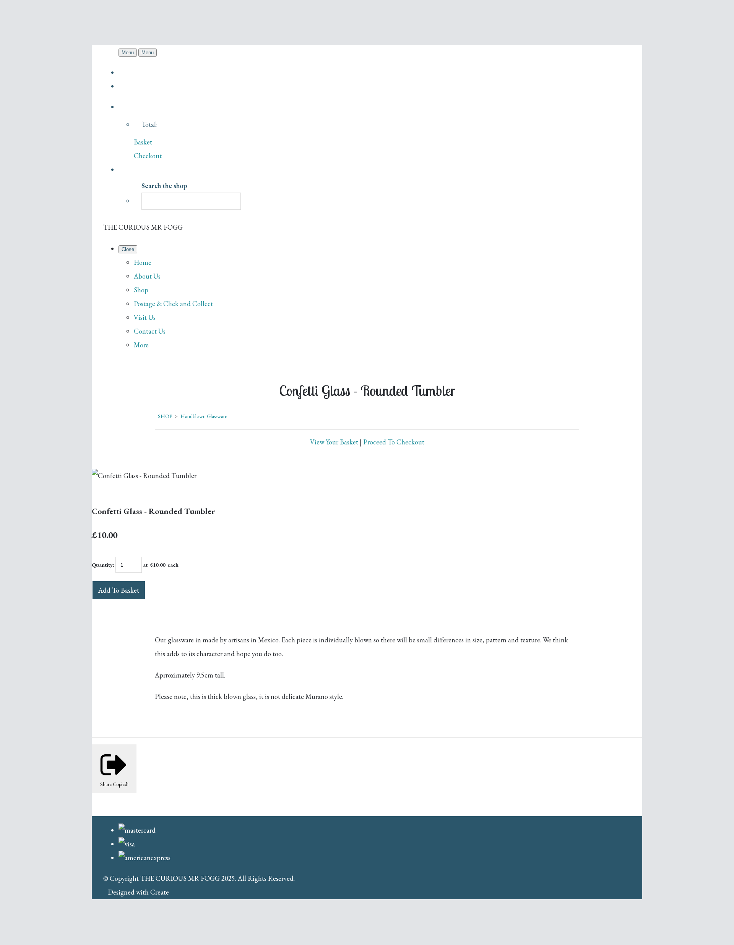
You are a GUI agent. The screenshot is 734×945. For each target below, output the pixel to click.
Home (142, 262)
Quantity (102, 564)
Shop (141, 289)
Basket (143, 142)
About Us (147, 276)
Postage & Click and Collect (173, 303)
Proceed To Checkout (393, 442)
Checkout (148, 155)
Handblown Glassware (203, 416)
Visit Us (145, 317)
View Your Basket (334, 442)
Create (159, 892)
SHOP (165, 416)
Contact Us (150, 331)
